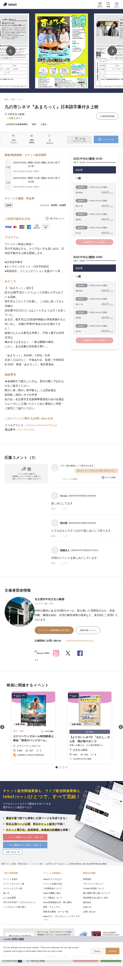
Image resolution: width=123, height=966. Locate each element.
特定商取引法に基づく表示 (95, 897)
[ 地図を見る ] (15, 118)
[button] (57, 767)
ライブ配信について (52, 897)
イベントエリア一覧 (12, 888)
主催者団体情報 (107, 116)
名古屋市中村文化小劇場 (49, 599)
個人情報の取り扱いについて (96, 893)
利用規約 (87, 879)
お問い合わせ (89, 911)
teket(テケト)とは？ (52, 879)
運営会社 (87, 902)
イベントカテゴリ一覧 (13, 883)
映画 (20, 99)
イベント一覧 (36, 864)
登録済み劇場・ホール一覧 (55, 911)
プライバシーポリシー (93, 883)
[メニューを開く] (116, 4)
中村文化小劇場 (37, 961)
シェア (64, 508)
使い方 (6, 893)
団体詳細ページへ (88, 630)
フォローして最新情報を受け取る (54, 630)
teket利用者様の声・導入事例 (57, 902)
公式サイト (42, 654)
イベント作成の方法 (52, 883)
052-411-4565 (26, 429)
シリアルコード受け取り (14, 907)
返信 (53, 508)
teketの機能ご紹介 (52, 893)
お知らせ (87, 907)
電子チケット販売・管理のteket (14, 864)
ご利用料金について (52, 888)
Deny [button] (97, 951)
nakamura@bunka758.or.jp (41, 425)
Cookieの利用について (93, 888)
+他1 (20, 961)
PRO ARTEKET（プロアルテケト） (20, 902)
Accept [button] (112, 951)
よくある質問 (9, 897)
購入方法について (57, 218)
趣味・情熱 (10, 99)
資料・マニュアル (51, 907)
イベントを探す (10, 879)
